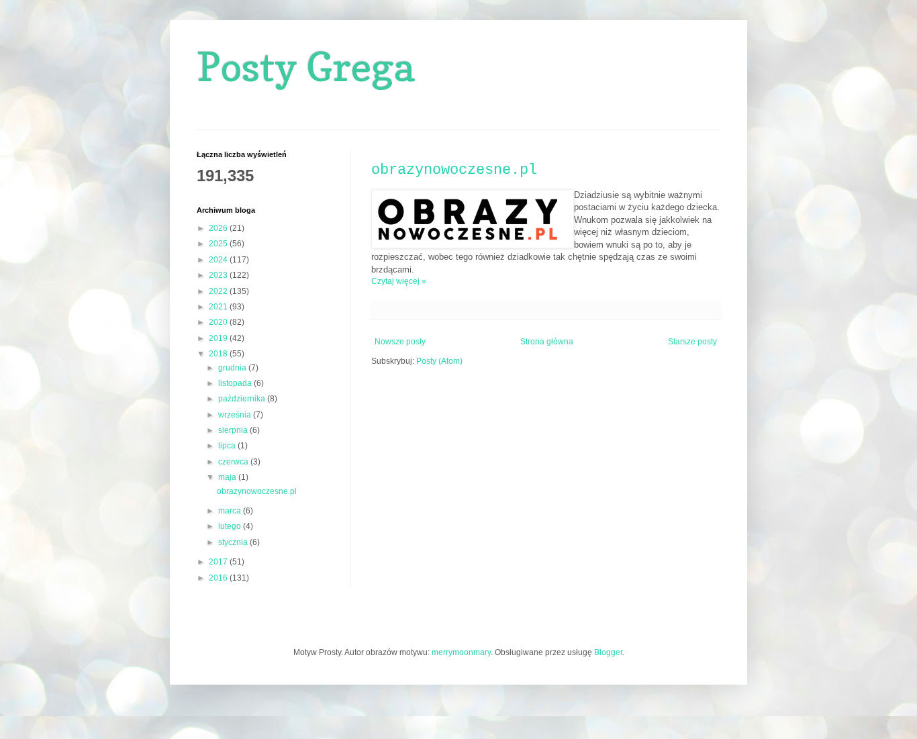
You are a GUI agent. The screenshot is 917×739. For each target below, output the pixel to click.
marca (230, 510)
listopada (236, 383)
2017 (219, 561)
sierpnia (234, 430)
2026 (219, 228)
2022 (219, 291)
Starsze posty (692, 341)
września (235, 415)
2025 (219, 243)
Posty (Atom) (439, 361)
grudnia (233, 368)
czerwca (234, 461)
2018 (219, 353)
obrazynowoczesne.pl (454, 170)
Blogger (608, 652)
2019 (219, 338)
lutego (230, 526)
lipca (228, 445)
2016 (219, 578)
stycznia (234, 542)
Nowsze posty (400, 341)
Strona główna (546, 341)
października (242, 398)
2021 (219, 306)
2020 (219, 322)
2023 (219, 275)
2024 (219, 259)
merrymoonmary (461, 652)
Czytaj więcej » (398, 281)
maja (228, 477)
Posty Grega (306, 66)
